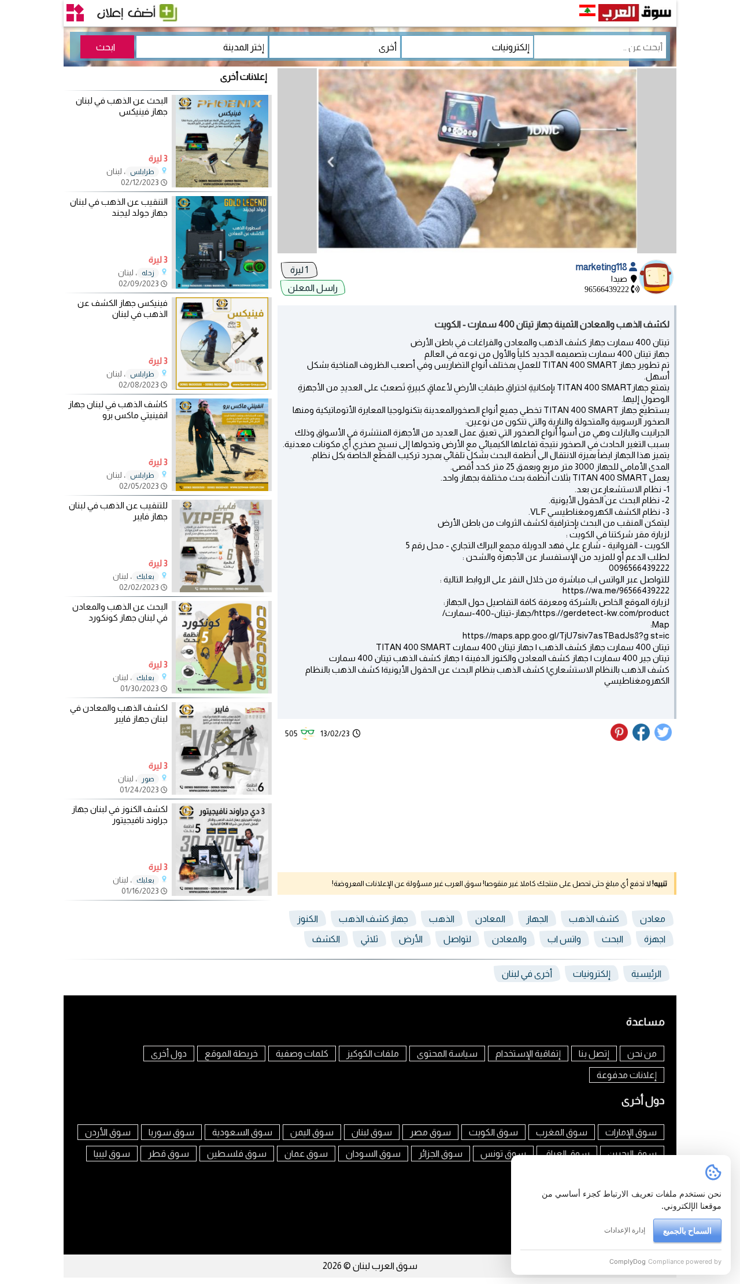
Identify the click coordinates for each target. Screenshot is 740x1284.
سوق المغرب (561, 1132)
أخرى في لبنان (527, 974)
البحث (612, 939)
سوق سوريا (171, 1132)
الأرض (411, 939)
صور (148, 779)
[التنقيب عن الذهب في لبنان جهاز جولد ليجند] (222, 285)
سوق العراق (567, 1153)
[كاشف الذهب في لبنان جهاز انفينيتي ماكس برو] (222, 488)
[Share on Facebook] (642, 738)
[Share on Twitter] (664, 738)
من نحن (642, 1053)
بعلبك (145, 577)
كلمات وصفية (302, 1053)
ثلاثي (369, 939)
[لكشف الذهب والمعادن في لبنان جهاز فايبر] (222, 791)
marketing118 (602, 267)
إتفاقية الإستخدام (528, 1053)
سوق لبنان (372, 1132)
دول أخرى (169, 1053)
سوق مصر (430, 1132)
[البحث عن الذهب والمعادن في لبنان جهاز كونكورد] (222, 690)
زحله (148, 273)
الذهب (441, 919)
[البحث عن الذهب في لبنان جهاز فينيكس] (222, 184)
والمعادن (509, 939)
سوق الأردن (108, 1132)
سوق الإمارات (631, 1132)
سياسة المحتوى (447, 1053)
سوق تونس (503, 1153)
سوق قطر (168, 1153)
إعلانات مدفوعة (627, 1075)
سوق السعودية (242, 1132)
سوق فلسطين (237, 1153)
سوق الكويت (493, 1132)
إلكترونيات (591, 974)
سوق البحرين (632, 1153)
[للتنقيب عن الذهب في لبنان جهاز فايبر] (222, 589)
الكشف (326, 939)
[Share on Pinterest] (620, 738)
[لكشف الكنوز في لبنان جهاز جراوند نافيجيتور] (222, 893)
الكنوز (307, 919)
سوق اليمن (312, 1132)
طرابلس (142, 172)
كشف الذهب (594, 919)
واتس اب (564, 939)
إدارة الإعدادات (624, 1230)
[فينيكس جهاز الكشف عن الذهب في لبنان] (222, 387)
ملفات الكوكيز (372, 1053)
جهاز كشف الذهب (373, 919)
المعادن (490, 919)
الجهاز (537, 919)
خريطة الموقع (231, 1053)
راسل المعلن (313, 288)
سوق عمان (306, 1153)
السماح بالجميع (687, 1230)
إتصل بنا (594, 1053)
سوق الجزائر (440, 1153)
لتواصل (457, 939)
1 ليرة (299, 270)
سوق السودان (373, 1153)
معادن (652, 919)
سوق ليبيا (112, 1153)
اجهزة (654, 939)
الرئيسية (646, 974)
